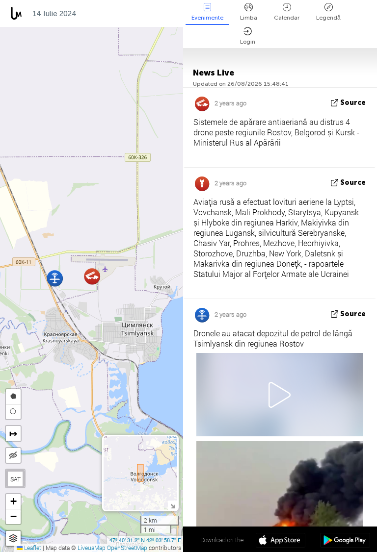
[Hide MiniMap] (172, 505)
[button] (54, 278)
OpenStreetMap (127, 548)
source (353, 103)
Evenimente (207, 17)
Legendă (328, 17)
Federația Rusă (113, 13)
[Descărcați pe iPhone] (280, 541)
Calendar (286, 17)
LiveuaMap (92, 548)
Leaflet (32, 548)
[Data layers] (13, 538)
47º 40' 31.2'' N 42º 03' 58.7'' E (145, 540)
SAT (15, 479)
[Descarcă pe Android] (345, 541)
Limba (248, 17)
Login (247, 41)
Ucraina (169, 13)
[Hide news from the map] (13, 455)
